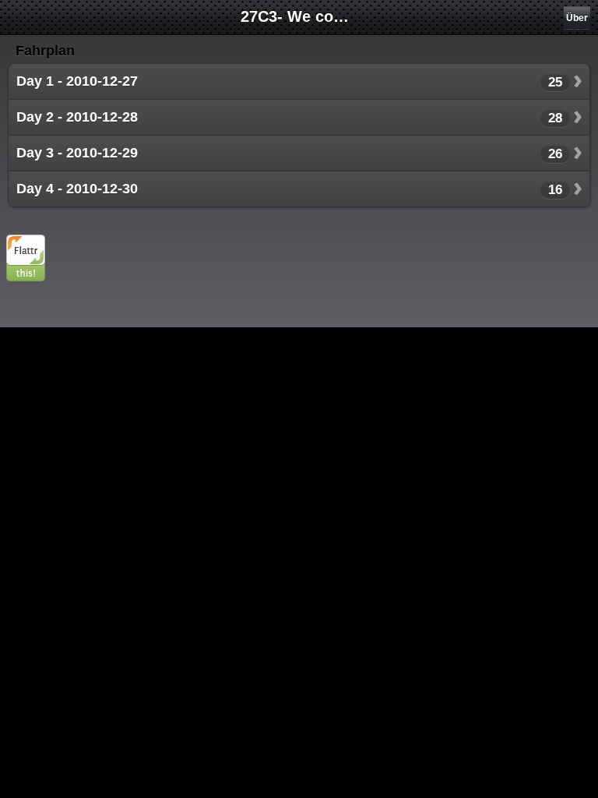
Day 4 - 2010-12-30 (77, 188)
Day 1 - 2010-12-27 (77, 81)
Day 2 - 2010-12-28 (77, 117)
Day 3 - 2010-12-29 (77, 153)
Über (577, 17)
